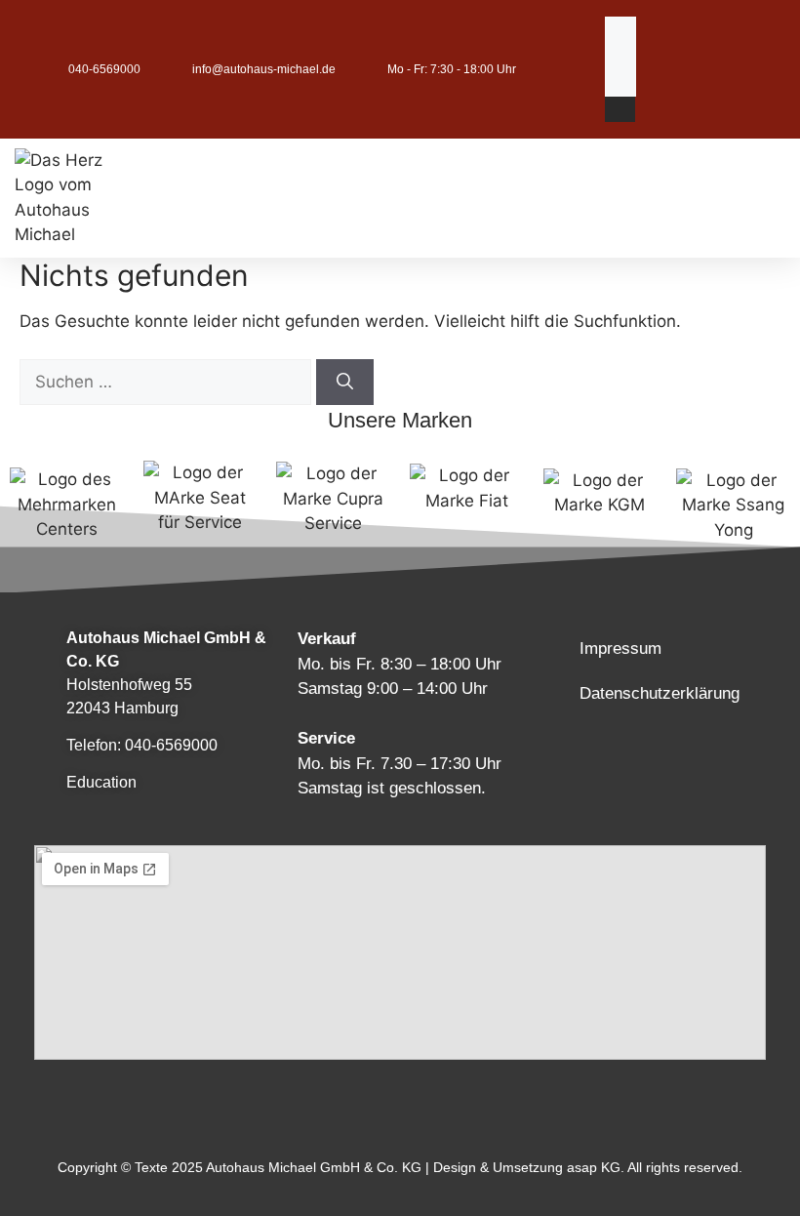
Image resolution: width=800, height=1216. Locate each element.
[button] (620, 109)
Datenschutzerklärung (660, 693)
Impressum (620, 648)
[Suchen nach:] (168, 381)
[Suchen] (345, 382)
